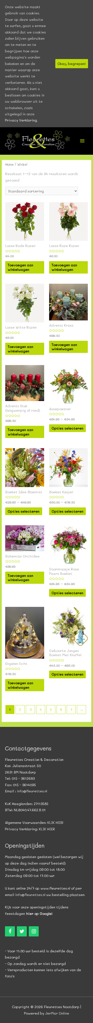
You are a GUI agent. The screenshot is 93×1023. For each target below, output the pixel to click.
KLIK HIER (55, 822)
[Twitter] (22, 931)
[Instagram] (34, 931)
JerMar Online (57, 1013)
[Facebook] (10, 931)
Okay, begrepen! (72, 64)
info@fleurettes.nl (32, 791)
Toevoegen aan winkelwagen (20, 267)
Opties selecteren (67, 428)
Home (9, 164)
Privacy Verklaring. (21, 120)
